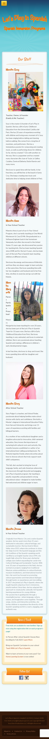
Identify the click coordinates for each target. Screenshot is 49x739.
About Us (7, 731)
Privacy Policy (30, 731)
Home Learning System (14, 657)
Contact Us (18, 731)
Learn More (28, 640)
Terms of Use (11, 734)
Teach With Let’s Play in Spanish (18, 648)
